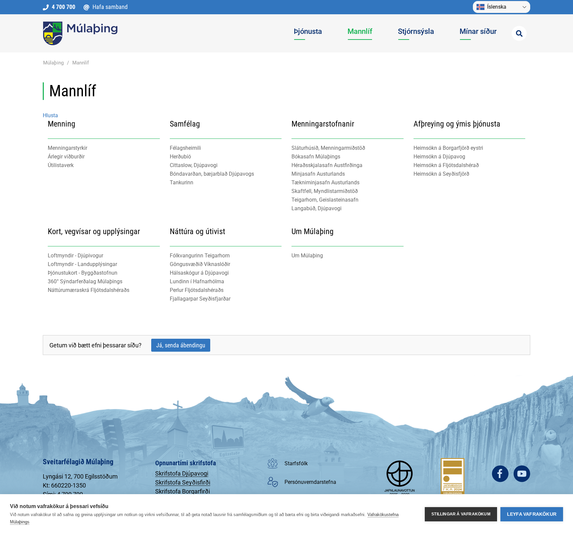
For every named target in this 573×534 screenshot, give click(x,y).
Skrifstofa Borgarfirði (182, 491)
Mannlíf (80, 63)
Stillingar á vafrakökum (460, 514)
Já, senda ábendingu (180, 345)
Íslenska (496, 7)
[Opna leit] (519, 33)
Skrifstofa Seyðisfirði (182, 482)
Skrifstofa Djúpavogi (181, 473)
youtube (521, 473)
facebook (500, 473)
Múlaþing (53, 63)
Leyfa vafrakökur (531, 514)
